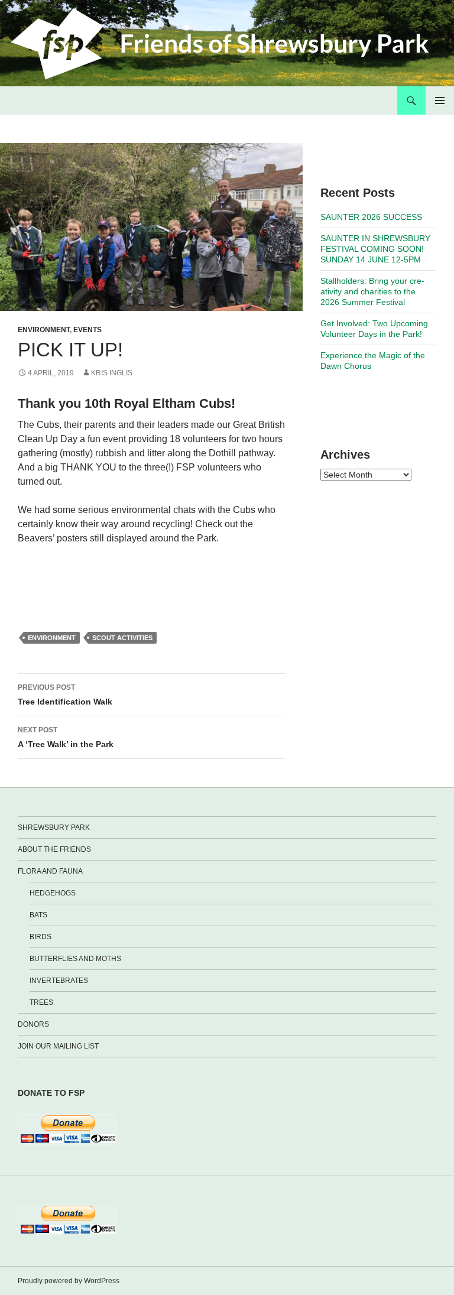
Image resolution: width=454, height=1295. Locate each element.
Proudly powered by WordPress (68, 1281)
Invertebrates (59, 980)
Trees (41, 1002)
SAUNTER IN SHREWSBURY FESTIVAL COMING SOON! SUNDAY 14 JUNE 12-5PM (375, 248)
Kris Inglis (111, 373)
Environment (44, 330)
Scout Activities (122, 637)
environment (52, 637)
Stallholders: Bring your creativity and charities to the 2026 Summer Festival (372, 291)
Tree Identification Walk (65, 694)
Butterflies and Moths (75, 959)
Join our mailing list (58, 1046)
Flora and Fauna (50, 871)
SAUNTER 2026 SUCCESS (371, 217)
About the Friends (54, 849)
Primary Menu (440, 100)
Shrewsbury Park (54, 827)
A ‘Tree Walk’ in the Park (66, 737)
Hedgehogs (53, 893)
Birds (40, 937)
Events (87, 330)
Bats (38, 915)
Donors (33, 1024)
